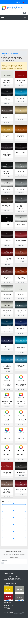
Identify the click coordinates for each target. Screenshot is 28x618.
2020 (14, 507)
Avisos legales (7, 608)
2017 (14, 517)
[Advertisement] (14, 35)
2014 (14, 528)
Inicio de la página (8, 612)
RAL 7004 (20, 593)
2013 (14, 531)
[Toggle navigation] (25, 17)
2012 (14, 535)
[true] (24, 13)
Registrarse (19, 2)
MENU (3, 17)
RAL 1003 (8, 593)
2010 (14, 542)
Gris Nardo (20, 600)
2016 (14, 521)
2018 (14, 514)
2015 (14, 524)
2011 (14, 538)
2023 (14, 503)
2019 (14, 510)
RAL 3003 (8, 600)
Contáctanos (6, 607)
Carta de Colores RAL (8, 605)
